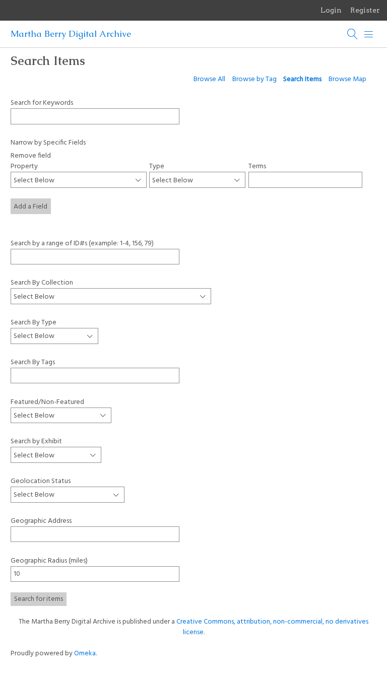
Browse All (209, 79)
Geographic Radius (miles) (49, 561)
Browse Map (347, 79)
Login (331, 10)
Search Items (302, 79)
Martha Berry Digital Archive (71, 33)
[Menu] (369, 34)
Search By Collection (42, 282)
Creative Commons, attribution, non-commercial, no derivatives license (272, 627)
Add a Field (30, 207)
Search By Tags (33, 362)
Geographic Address (41, 521)
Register (365, 10)
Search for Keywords (42, 102)
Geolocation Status (41, 481)
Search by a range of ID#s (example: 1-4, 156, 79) (82, 243)
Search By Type (33, 322)
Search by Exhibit (36, 441)
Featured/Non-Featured (47, 401)
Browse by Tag (254, 79)
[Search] (353, 34)
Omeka (85, 653)
